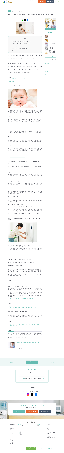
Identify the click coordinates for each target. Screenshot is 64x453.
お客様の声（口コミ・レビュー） (12, 429)
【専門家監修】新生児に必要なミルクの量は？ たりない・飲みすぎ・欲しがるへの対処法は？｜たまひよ (24, 80)
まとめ (12, 50)
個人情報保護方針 (49, 429)
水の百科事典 (47, 63)
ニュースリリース (49, 425)
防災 (45, 74)
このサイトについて (50, 428)
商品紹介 (10, 425)
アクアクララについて (12, 424)
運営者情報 (48, 424)
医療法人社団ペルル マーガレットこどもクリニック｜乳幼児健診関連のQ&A (23, 322)
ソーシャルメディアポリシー (51, 436)
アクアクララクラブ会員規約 (51, 432)
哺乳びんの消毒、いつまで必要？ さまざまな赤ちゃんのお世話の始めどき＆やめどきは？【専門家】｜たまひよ (24, 325)
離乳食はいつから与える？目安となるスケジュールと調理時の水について (21, 298)
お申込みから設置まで (12, 430)
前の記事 (11, 362)
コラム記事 (11, 440)
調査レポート (47, 64)
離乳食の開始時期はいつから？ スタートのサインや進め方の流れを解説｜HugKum (24, 307)
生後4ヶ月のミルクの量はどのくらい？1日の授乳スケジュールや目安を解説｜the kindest (24, 305)
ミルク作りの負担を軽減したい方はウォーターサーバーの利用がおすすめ (24, 46)
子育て (46, 69)
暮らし (21, 434)
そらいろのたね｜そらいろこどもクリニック (17, 157)
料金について (11, 427)
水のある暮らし (21, 425)
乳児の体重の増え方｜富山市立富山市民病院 (17, 78)
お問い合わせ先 (49, 427)
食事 (20, 432)
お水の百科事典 (27, 372)
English (48, 438)
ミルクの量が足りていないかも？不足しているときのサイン (21, 43)
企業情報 (41, 448)
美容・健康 (46, 71)
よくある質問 (11, 433)
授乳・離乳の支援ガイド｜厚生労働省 (16, 281)
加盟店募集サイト (51, 448)
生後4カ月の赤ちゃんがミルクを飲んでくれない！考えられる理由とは (23, 45)
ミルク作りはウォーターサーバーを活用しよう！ (17, 255)
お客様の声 (11, 442)
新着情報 (38, 425)
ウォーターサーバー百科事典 (49, 61)
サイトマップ (49, 440)
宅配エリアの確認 (12, 432)
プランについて (12, 438)
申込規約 (48, 433)
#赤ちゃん (13, 13)
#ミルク (9, 13)
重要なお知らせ (39, 426)
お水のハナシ (12, 439)
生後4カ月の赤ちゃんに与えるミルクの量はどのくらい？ (21, 41)
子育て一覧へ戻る (32, 362)
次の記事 (52, 362)
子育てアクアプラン (13, 437)
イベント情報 (39, 427)
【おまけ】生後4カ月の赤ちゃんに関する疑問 (19, 48)
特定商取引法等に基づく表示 (51, 437)
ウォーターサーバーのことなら (33, 378)
